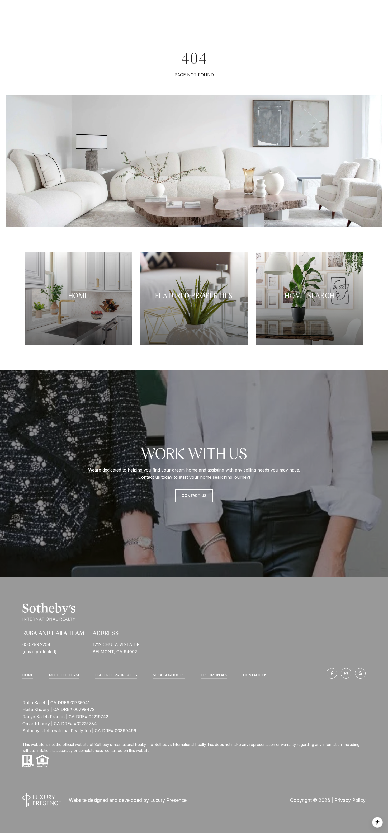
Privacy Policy (350, 800)
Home (27, 675)
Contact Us (255, 675)
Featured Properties (116, 675)
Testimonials (214, 675)
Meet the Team (64, 675)
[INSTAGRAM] (346, 673)
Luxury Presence (168, 800)
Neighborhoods (169, 675)
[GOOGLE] (360, 673)
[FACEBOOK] (332, 673)
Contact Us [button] (194, 495)
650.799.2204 (36, 644)
